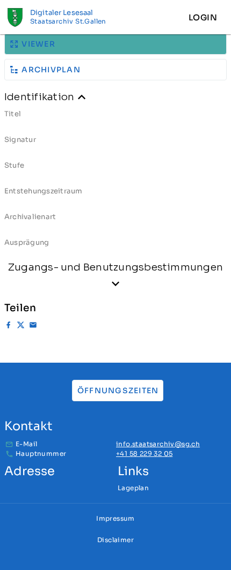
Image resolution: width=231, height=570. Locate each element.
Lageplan (133, 488)
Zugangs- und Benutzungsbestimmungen (115, 267)
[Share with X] (21, 326)
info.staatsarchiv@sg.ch (158, 444)
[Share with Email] (33, 326)
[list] (115, 182)
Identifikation (39, 97)
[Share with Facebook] (8, 326)
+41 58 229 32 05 (144, 453)
